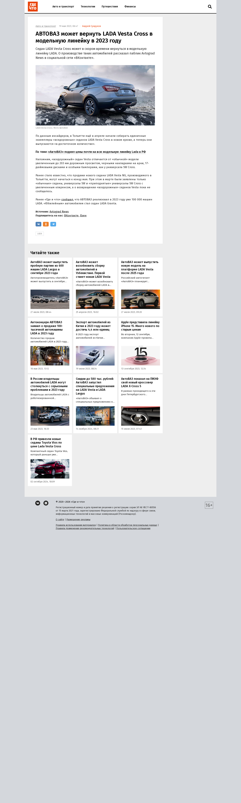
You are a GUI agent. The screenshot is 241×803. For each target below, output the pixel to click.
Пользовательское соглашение (133, 528)
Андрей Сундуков (91, 26)
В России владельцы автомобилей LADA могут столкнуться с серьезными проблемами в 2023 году (49, 384)
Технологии (88, 6)
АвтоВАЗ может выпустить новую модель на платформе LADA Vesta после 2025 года (139, 267)
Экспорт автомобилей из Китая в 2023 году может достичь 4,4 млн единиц (93, 325)
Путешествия (110, 6)
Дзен (83, 215)
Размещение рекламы (78, 519)
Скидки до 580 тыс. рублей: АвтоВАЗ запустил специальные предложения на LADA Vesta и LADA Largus (95, 386)
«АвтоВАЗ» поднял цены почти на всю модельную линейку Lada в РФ (97, 152)
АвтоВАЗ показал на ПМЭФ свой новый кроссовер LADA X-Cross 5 (139, 382)
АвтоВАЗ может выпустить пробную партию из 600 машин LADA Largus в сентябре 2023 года (49, 267)
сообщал (67, 199)
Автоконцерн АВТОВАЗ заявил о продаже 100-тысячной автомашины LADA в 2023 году (46, 327)
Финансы (130, 6)
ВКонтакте (71, 215)
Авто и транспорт (63, 6)
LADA (39, 234)
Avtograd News (59, 211)
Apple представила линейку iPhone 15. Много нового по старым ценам (140, 325)
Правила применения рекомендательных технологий (85, 528)
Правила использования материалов (76, 525)
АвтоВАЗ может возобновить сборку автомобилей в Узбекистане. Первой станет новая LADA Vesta (93, 269)
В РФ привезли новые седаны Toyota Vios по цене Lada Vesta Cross (46, 442)
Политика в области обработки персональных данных (127, 525)
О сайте (60, 519)
